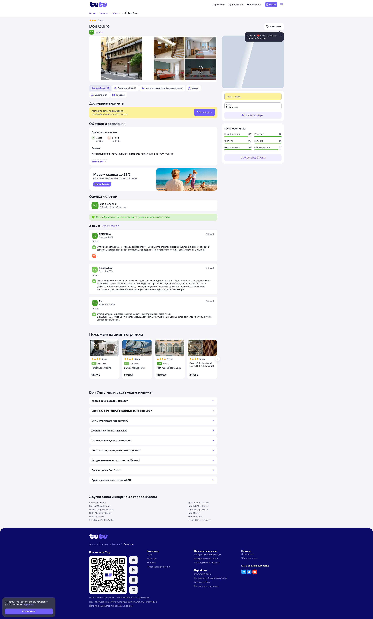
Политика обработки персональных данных (111, 605)
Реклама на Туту (202, 582)
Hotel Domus (194, 513)
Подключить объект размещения (210, 578)
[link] (102, 184)
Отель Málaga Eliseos (198, 509)
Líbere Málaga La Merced (101, 509)
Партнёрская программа (206, 586)
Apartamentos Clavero (198, 502)
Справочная (219, 4)
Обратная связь (249, 558)
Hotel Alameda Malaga (100, 513)
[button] (133, 560)
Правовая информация (158, 566)
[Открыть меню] (282, 4)
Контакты (151, 562)
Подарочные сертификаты (207, 554)
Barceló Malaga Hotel (99, 506)
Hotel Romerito (195, 516)
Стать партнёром (202, 573)
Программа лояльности (206, 558)
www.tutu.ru (138, 601)
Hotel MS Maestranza (198, 506)
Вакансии (152, 558)
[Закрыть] (281, 35)
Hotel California (96, 516)
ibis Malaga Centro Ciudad (101, 520)
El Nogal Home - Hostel (199, 520)
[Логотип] (98, 4)
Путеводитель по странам (207, 562)
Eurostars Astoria (97, 502)
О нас (149, 554)
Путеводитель (235, 4)
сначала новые (109, 225)
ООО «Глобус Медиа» (139, 597)
